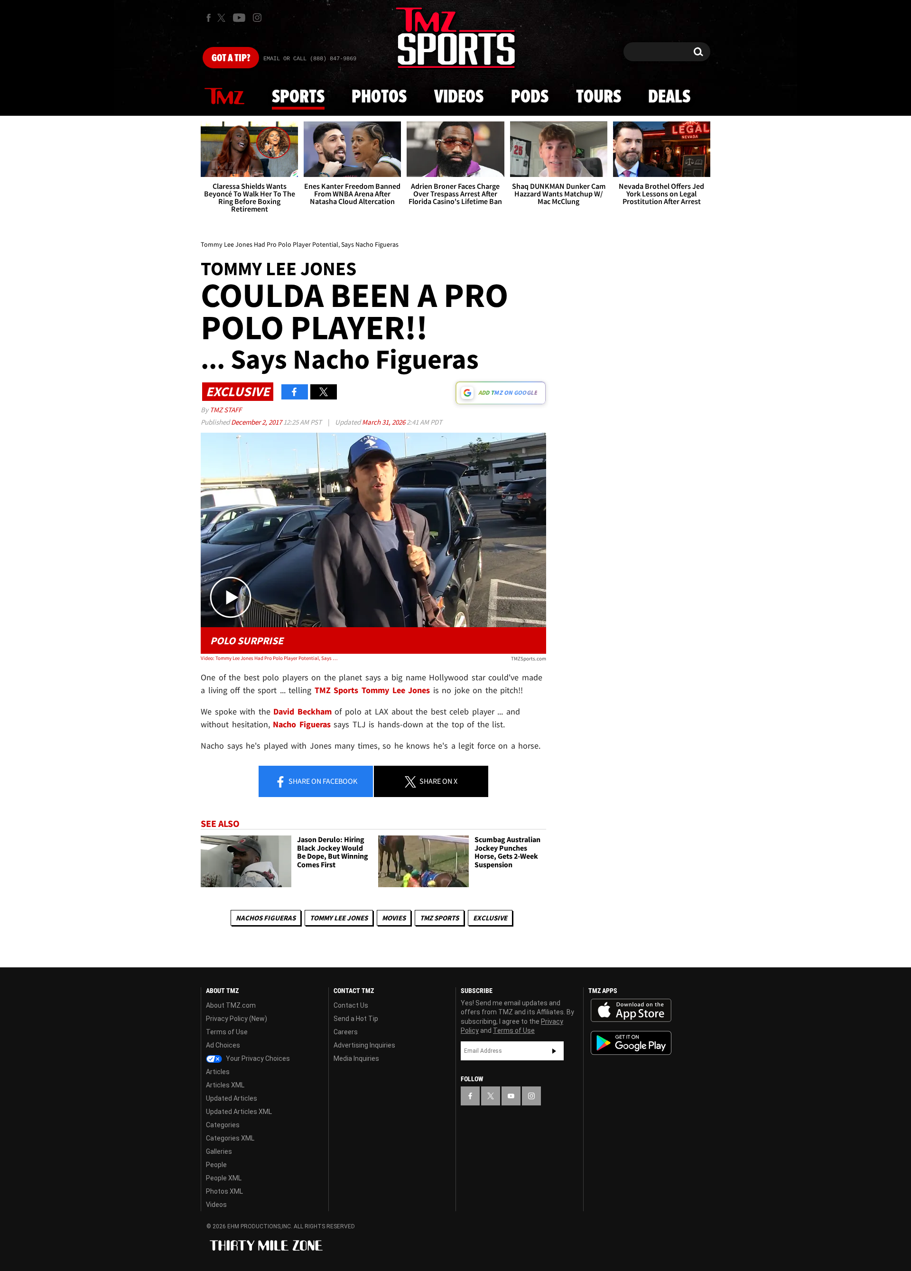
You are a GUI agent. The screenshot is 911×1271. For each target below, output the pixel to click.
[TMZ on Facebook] (208, 18)
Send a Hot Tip (356, 1018)
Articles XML (225, 1085)
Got (231, 58)
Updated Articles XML (239, 1111)
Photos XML (224, 1191)
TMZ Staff (226, 409)
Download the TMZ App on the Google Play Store (631, 1043)
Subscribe (554, 1050)
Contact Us (351, 1005)
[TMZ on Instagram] (257, 18)
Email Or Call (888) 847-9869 (309, 59)
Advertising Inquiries (364, 1045)
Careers (346, 1032)
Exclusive (490, 917)
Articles (218, 1072)
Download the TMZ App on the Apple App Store (631, 1010)
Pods (529, 97)
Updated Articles (231, 1098)
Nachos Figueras (266, 917)
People (216, 1165)
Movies (394, 917)
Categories (223, 1125)
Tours (598, 97)
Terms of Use (227, 1032)
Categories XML (230, 1138)
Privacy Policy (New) (236, 1018)
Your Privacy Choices (257, 1058)
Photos (379, 97)
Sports (298, 97)
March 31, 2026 (384, 422)
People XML (224, 1178)
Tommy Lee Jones (339, 917)
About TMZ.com (231, 1005)
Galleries (219, 1151)
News (224, 97)
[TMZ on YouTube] (511, 1095)
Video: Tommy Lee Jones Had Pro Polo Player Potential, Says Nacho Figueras (270, 658)
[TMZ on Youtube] (239, 17)
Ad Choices (223, 1045)
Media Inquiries (356, 1058)
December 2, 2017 (257, 422)
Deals (669, 97)
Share (322, 781)
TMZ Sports (337, 690)
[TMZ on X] (222, 18)
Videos (458, 97)
